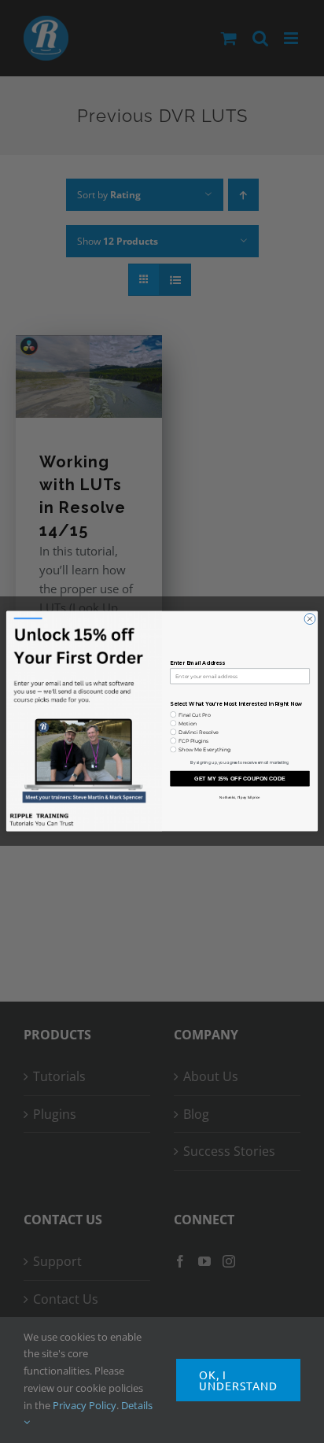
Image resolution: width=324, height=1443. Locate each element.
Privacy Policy (84, 1405)
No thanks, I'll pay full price (239, 797)
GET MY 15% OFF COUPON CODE (239, 779)
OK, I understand (238, 1380)
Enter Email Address (197, 664)
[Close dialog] (309, 619)
